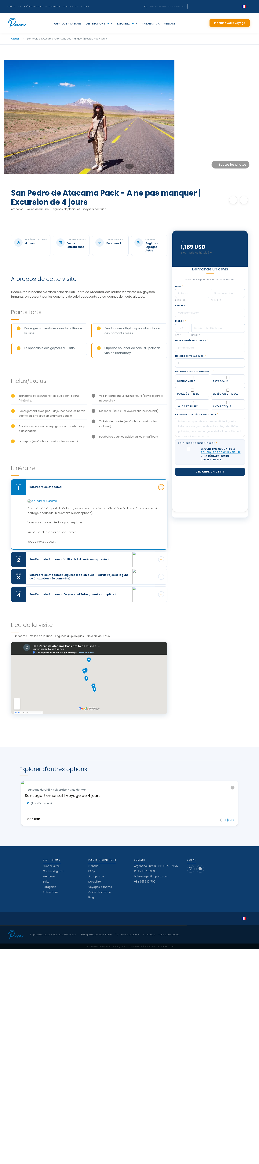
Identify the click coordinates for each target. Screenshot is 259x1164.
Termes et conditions (127, 934)
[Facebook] (200, 869)
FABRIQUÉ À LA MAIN (67, 23)
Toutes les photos (232, 164)
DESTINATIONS (95, 23)
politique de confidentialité (220, 462)
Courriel (182, 315)
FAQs (91, 871)
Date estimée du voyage (191, 350)
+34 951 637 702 (144, 881)
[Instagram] (191, 869)
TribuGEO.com (166, 946)
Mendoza (49, 876)
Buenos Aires (51, 866)
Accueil (15, 38)
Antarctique (51, 892)
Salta (46, 881)
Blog (91, 897)
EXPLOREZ (123, 23)
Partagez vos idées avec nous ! (196, 424)
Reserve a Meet (210, 260)
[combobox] (170, 6)
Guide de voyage (99, 892)
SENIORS (169, 23)
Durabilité (94, 881)
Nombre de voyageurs (190, 365)
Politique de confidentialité (197, 453)
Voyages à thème (100, 887)
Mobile (180, 331)
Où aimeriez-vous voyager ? (194, 381)
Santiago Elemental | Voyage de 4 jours (62, 795)
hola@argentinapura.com (151, 876)
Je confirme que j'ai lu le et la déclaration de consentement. (220, 464)
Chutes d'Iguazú (53, 871)
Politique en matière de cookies (161, 934)
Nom (179, 296)
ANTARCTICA (150, 23)
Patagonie (49, 887)
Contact (94, 866)
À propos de (96, 876)
